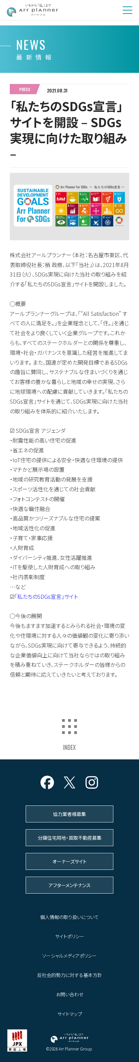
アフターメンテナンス (70, 885)
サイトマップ (69, 1013)
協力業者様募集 (69, 814)
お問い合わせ (69, 994)
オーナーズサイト (69, 861)
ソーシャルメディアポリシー (69, 955)
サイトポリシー (69, 936)
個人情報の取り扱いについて (69, 917)
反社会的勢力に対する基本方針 (69, 975)
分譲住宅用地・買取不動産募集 (70, 837)
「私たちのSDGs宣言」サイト (46, 596)
